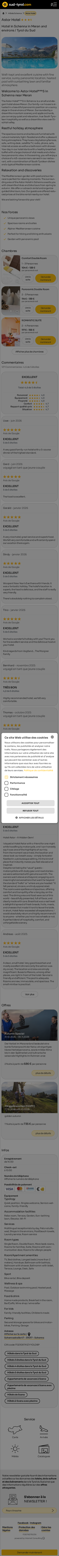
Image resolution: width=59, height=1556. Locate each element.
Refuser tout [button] (31, 810)
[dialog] (30, 778)
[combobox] (52, 736)
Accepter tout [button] (30, 803)
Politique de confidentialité (38, 770)
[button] (29, 817)
